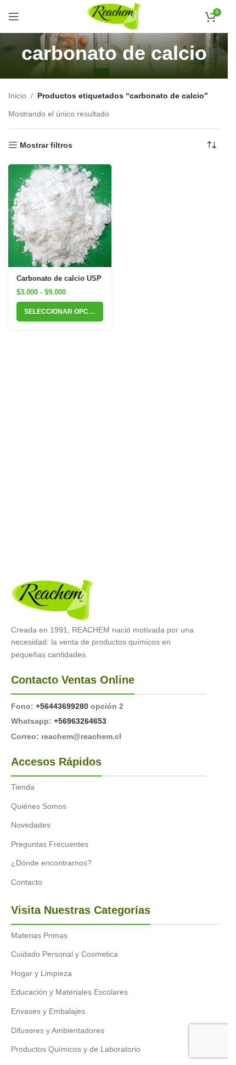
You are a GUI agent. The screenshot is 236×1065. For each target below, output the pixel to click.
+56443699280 (62, 706)
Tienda (23, 787)
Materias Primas (39, 935)
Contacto (26, 882)
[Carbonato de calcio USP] (59, 216)
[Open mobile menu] (14, 16)
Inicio (17, 95)
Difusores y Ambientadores (57, 1030)
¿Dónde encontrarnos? (51, 862)
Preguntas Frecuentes (49, 844)
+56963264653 (80, 721)
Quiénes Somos (38, 806)
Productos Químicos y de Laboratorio (76, 1049)
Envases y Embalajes (48, 1011)
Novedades (30, 824)
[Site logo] (114, 16)
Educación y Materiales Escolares (69, 992)
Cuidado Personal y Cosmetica (64, 954)
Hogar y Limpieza (41, 973)
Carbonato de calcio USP (59, 278)
